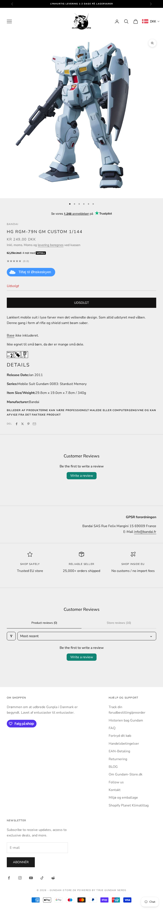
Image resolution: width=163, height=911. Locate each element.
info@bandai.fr (145, 531)
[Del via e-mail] (34, 424)
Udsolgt (81, 303)
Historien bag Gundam (126, 720)
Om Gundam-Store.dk (125, 774)
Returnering (118, 759)
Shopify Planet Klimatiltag (129, 805)
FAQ (112, 728)
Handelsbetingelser (124, 743)
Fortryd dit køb (120, 735)
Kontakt (115, 790)
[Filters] (11, 636)
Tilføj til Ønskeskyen (34, 272)
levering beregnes (50, 245)
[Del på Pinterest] (28, 424)
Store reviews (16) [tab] (119, 623)
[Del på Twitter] (22, 424)
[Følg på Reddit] (53, 878)
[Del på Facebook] (16, 424)
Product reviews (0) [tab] (44, 623)
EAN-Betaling (119, 751)
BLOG (113, 766)
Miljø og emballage (123, 797)
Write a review (81, 475)
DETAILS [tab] (18, 365)
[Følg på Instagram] (20, 878)
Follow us (116, 782)
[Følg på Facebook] (9, 878)
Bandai (12, 224)
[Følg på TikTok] (42, 878)
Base (10, 335)
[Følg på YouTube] (31, 878)
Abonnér (21, 862)
